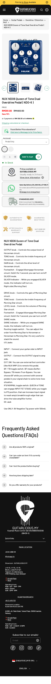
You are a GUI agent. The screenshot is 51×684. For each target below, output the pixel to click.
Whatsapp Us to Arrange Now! (29, 192)
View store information (30, 177)
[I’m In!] (38, 640)
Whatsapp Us (10, 556)
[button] (4, 2)
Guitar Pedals (16, 20)
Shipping (5, 123)
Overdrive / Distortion (34, 20)
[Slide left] (4, 88)
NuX (5, 22)
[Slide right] (46, 88)
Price (4, 107)
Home (5, 20)
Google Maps (11, 578)
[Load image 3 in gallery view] (38, 88)
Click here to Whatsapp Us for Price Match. (26, 132)
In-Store (25, 2)
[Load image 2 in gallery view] (25, 88)
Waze (9, 580)
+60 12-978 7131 (10, 600)
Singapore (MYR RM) (25, 661)
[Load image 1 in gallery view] (13, 87)
